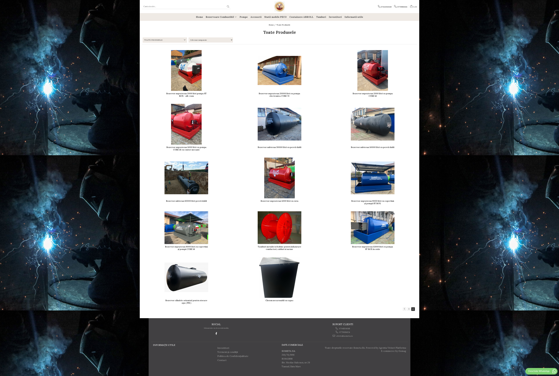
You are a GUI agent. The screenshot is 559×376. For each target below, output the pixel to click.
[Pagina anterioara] (404, 309)
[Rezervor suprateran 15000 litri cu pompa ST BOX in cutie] (373, 227)
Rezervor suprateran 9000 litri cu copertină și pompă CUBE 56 (186, 248)
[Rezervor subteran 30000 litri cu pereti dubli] (279, 124)
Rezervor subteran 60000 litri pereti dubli (186, 201)
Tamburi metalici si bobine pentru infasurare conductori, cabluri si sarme (279, 248)
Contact (222, 360)
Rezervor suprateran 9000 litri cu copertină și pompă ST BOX (372, 202)
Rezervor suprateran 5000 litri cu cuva (279, 201)
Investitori (223, 347)
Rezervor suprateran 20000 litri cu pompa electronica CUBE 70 (279, 94)
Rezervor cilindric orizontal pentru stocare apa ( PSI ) (186, 301)
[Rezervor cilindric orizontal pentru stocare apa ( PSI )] (186, 277)
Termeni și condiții (227, 352)
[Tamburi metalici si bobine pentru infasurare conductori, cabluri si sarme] (279, 227)
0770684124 (344, 332)
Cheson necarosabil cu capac (279, 300)
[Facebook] (216, 333)
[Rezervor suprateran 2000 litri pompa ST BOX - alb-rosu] (186, 70)
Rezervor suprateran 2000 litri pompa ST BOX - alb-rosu (186, 94)
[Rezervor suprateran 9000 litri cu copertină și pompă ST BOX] (373, 177)
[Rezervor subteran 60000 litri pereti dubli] (186, 177)
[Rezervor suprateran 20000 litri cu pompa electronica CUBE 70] (279, 70)
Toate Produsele (283, 25)
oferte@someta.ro (344, 336)
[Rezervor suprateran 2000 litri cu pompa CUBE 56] (373, 70)
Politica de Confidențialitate (232, 356)
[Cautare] (228, 6)
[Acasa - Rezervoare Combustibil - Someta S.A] (279, 6)
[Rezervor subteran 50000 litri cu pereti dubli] (373, 124)
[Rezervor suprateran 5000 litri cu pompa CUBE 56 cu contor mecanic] (186, 124)
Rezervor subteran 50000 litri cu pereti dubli (372, 147)
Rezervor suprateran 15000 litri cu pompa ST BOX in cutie (372, 248)
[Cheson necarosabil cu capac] (279, 277)
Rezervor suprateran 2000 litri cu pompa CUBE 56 (373, 94)
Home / (272, 25)
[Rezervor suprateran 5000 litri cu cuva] (279, 178)
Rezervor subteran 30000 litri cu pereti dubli (279, 147)
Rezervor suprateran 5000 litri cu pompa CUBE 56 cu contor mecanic (186, 148)
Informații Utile (164, 345)
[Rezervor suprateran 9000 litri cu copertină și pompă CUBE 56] (186, 227)
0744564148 (344, 328)
